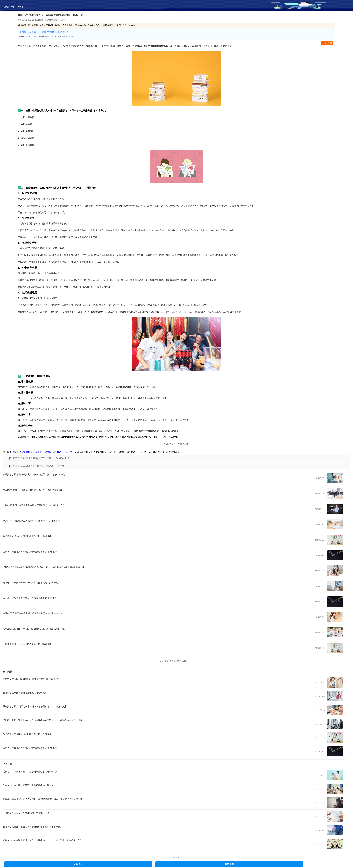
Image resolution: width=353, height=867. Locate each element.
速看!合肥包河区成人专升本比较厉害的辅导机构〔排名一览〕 (44, 452)
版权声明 (176, 858)
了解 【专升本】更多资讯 (176, 444)
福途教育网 (9, 7)
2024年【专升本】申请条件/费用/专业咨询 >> (44, 32)
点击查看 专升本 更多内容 (173, 661)
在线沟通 (78, 864)
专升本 (21, 7)
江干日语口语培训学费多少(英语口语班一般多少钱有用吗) (41, 458)
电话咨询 (229, 864)
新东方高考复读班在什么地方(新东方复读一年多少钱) (39, 466)
